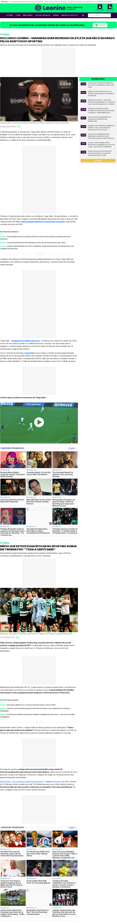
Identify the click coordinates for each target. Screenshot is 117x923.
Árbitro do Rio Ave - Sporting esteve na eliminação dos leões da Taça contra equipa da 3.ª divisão (102, 102)
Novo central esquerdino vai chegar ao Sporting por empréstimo (99, 119)
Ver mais (98, 160)
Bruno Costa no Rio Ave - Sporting (55, 2)
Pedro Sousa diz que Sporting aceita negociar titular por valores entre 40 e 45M (100, 153)
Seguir (101, 25)
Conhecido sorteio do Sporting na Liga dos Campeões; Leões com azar (101, 85)
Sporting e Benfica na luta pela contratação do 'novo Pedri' (31, 705)
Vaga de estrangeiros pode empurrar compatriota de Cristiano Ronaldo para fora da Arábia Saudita (101, 136)
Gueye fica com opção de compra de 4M (81, 2)
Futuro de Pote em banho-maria (107, 2)
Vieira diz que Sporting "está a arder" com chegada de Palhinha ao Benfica (101, 93)
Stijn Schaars (5, 781)
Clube (18, 15)
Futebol (9, 15)
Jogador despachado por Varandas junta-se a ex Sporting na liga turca (36, 243)
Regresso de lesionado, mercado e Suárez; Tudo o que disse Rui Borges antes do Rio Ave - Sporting (101, 128)
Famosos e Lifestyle (69, 15)
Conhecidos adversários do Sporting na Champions (27, 2)
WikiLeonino (28, 15)
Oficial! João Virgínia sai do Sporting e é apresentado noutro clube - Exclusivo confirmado (101, 145)
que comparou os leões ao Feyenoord (27, 781)
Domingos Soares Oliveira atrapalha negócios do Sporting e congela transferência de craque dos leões (101, 111)
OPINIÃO (56, 15)
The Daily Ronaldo (43, 15)
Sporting (57, 781)
